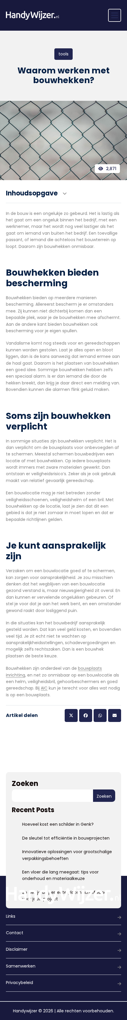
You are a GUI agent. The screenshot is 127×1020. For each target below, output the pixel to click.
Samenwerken (20, 966)
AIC (44, 688)
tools (63, 54)
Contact (14, 933)
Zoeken (25, 783)
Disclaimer (16, 949)
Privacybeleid (19, 983)
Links (10, 916)
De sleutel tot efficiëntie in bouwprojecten (66, 838)
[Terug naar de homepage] (32, 15)
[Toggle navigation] (114, 15)
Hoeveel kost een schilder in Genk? (58, 824)
